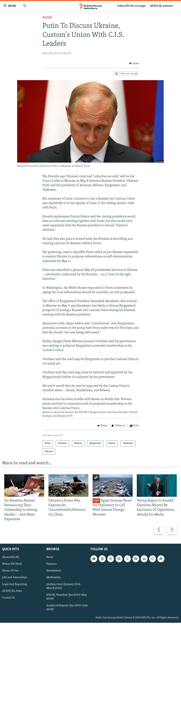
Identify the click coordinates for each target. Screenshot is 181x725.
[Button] (134, 63)
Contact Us (8, 597)
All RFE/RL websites (161, 6)
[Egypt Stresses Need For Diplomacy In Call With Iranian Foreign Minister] (113, 485)
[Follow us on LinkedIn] (144, 558)
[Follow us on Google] (119, 558)
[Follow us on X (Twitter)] (127, 558)
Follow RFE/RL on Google (131, 6)
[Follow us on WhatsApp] (152, 558)
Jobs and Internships (14, 577)
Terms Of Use (10, 570)
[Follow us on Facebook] (135, 558)
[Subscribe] (160, 558)
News (49, 557)
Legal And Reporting (14, 584)
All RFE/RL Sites (12, 591)
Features (51, 564)
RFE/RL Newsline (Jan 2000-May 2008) (66, 597)
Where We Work (12, 564)
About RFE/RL (10, 557)
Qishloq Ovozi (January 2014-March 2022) (63, 586)
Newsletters (53, 570)
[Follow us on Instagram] (110, 558)
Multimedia (53, 577)
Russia (47, 17)
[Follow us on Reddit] (102, 558)
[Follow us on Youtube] (93, 558)
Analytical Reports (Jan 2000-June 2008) (67, 607)
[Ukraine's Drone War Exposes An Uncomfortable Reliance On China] (68, 485)
